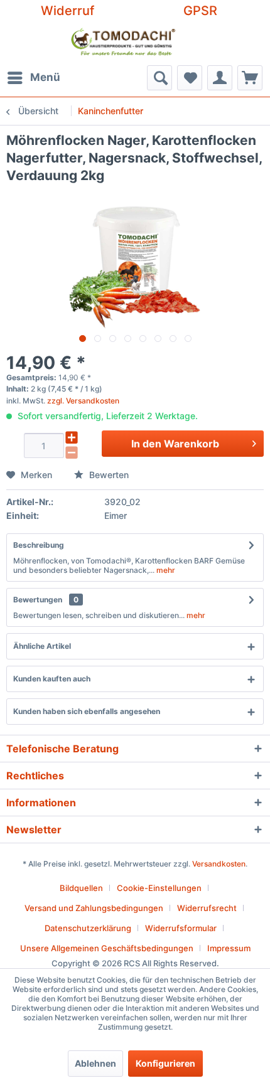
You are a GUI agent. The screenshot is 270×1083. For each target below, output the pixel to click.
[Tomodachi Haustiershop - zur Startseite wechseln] (123, 43)
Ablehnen (95, 1063)
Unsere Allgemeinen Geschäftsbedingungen (106, 948)
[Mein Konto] (219, 77)
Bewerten (108, 474)
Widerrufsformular (181, 928)
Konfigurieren (165, 1063)
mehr (164, 570)
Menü (45, 77)
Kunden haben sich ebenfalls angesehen (86, 711)
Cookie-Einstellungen (159, 888)
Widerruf (67, 10)
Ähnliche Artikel (42, 646)
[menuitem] (33, 77)
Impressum (229, 948)
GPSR (200, 10)
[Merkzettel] (189, 77)
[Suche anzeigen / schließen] (159, 77)
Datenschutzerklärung (88, 928)
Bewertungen (37, 599)
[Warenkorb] (249, 77)
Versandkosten (219, 863)
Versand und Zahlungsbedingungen (93, 908)
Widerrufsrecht (207, 908)
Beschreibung (38, 545)
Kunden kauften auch (51, 678)
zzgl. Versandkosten (83, 400)
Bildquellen (81, 888)
